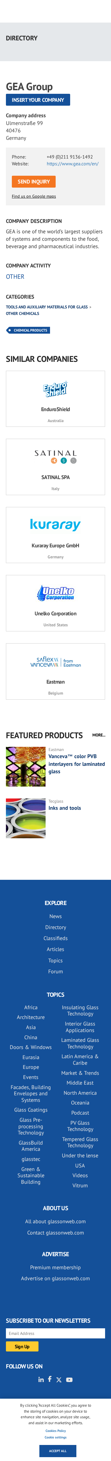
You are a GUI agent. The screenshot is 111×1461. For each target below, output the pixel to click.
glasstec (31, 1159)
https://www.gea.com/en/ (73, 164)
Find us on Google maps (34, 196)
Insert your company (38, 99)
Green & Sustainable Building (30, 1175)
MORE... (98, 735)
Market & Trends (80, 1072)
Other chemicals (22, 313)
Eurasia (30, 1057)
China (30, 1037)
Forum (55, 971)
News (55, 916)
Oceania (80, 1102)
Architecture (31, 1017)
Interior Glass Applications (80, 1027)
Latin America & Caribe (80, 1059)
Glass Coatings (31, 1109)
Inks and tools (65, 807)
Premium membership (55, 1267)
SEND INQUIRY (34, 181)
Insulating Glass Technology (80, 1010)
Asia (31, 1027)
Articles (55, 949)
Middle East (80, 1082)
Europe (31, 1067)
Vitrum (80, 1185)
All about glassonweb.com (55, 1221)
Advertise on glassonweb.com (55, 1278)
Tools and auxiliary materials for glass (47, 307)
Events (30, 1077)
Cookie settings (56, 1437)
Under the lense (80, 1155)
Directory (55, 927)
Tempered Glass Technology (80, 1142)
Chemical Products (30, 330)
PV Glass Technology (80, 1126)
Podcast (80, 1112)
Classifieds (56, 938)
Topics (55, 960)
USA (80, 1165)
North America (80, 1092)
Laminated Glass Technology (80, 1043)
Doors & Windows (31, 1047)
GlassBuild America (31, 1146)
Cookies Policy (56, 1431)
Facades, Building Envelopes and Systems (31, 1093)
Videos (80, 1175)
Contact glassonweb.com (55, 1232)
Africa (31, 1007)
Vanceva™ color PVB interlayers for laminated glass (77, 763)
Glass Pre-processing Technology (31, 1126)
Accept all (58, 1451)
